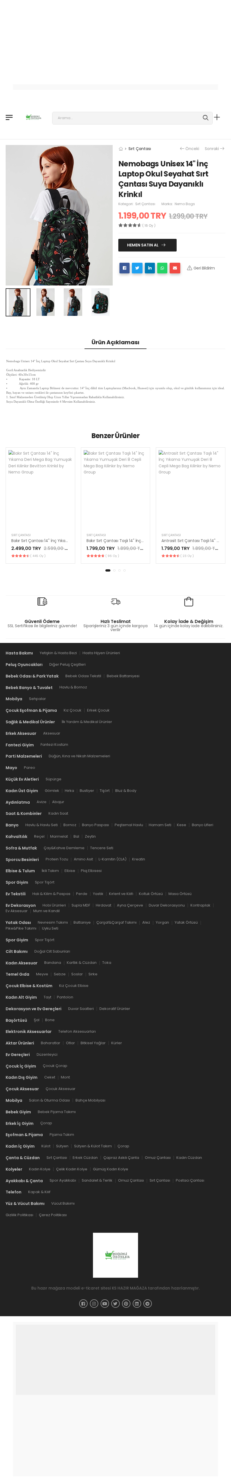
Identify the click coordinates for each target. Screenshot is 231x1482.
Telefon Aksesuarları (77, 1031)
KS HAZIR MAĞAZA (129, 1288)
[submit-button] (205, 118)
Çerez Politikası (53, 1215)
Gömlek (52, 790)
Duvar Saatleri (81, 1008)
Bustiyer (87, 790)
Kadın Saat (58, 813)
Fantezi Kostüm (54, 744)
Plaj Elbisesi (91, 870)
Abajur (58, 802)
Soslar (77, 974)
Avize (41, 802)
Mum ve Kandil (46, 911)
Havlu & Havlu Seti (41, 825)
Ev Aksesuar (17, 911)
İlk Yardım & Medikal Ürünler (87, 721)
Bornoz (69, 825)
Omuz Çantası (158, 1157)
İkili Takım (50, 870)
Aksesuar (51, 733)
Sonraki (212, 149)
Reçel (39, 836)
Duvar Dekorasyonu (167, 905)
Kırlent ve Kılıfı (121, 893)
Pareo (29, 767)
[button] (108, 570)
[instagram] (94, 1303)
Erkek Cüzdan (85, 1157)
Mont (65, 1077)
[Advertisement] (115, 39)
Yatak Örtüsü (186, 922)
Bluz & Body (125, 790)
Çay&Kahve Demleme (64, 848)
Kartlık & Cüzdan (82, 963)
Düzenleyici (47, 1054)
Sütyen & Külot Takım (93, 1146)
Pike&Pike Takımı (21, 928)
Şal (36, 1020)
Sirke (92, 974)
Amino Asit (83, 859)
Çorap (46, 1123)
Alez (146, 922)
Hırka (69, 790)
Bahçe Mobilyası (90, 1100)
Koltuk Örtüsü (151, 893)
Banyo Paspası (95, 825)
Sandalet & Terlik (97, 1180)
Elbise (70, 870)
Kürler (116, 1043)
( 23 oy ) (187, 556)
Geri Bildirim (204, 268)
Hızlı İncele (40, 522)
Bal (76, 836)
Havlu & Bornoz (73, 687)
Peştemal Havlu (129, 825)
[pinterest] (126, 1303)
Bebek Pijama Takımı (57, 1111)
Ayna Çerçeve (130, 905)
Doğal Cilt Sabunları (52, 951)
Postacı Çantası (190, 1180)
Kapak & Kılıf (39, 1192)
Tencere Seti (101, 848)
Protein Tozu (57, 859)
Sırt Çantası (139, 148)
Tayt (47, 997)
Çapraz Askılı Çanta (121, 1157)
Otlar (70, 1043)
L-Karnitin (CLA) (112, 859)
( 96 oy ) (112, 556)
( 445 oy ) (38, 556)
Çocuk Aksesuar (60, 1088)
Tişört (105, 790)
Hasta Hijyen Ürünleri (101, 653)
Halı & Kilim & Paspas (51, 893)
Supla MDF (81, 905)
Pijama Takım (62, 1134)
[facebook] (83, 1303)
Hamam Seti (160, 825)
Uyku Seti (50, 928)
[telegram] (147, 1303)
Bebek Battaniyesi (123, 676)
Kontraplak (200, 905)
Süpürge (53, 779)
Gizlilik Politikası (19, 1215)
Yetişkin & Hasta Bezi (58, 653)
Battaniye (82, 922)
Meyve (42, 974)
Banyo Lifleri (202, 825)
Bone (50, 1020)
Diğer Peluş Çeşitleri (67, 664)
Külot (45, 1146)
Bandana (52, 963)
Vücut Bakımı (63, 1203)
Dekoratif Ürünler (114, 1008)
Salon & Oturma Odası (49, 1100)
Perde (81, 893)
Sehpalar (37, 698)
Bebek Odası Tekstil (83, 676)
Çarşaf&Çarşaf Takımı (116, 922)
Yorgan (162, 922)
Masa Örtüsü (180, 893)
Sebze (60, 974)
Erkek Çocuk (98, 710)
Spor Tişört (44, 882)
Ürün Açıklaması (115, 342)
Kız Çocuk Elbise (73, 985)
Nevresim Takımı (53, 922)
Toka (106, 963)
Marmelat (59, 836)
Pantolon (65, 997)
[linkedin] (137, 1303)
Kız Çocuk (72, 710)
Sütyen (62, 1146)
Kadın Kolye (39, 1169)
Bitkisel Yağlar (93, 1043)
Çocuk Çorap (55, 1066)
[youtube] (105, 1303)
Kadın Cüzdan (189, 1157)
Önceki (192, 149)
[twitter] (115, 1303)
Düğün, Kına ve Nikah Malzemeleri (79, 756)
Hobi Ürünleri (54, 905)
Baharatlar (50, 1043)
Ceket (49, 1077)
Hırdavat (103, 905)
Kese (181, 825)
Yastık (98, 893)
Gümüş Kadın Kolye (110, 1169)
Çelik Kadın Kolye (71, 1169)
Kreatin (138, 859)
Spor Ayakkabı (63, 1180)
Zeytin (90, 836)
